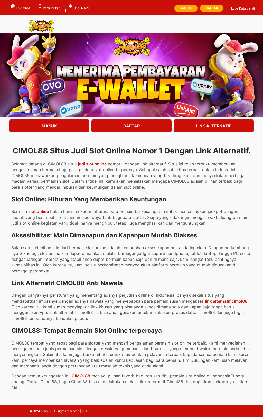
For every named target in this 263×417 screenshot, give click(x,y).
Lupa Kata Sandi (243, 8)
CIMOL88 (81, 375)
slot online (38, 211)
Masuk (186, 8)
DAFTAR (131, 125)
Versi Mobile (51, 8)
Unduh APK (81, 8)
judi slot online (92, 163)
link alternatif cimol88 (226, 301)
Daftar (211, 8)
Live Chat (23, 8)
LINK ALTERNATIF (213, 125)
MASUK (49, 125)
